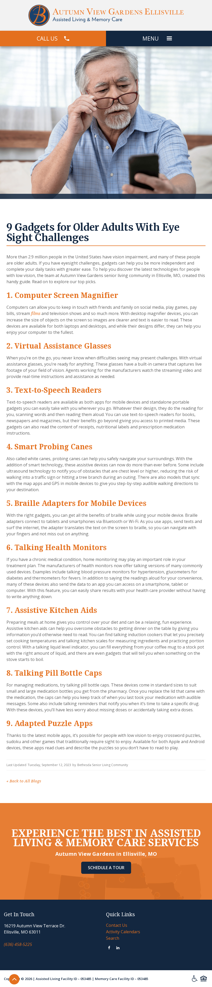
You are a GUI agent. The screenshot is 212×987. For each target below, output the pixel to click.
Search (112, 938)
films (35, 313)
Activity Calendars (123, 932)
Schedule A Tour (106, 867)
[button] (169, 38)
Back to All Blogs (23, 781)
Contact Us (116, 925)
